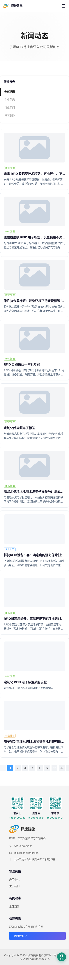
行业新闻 (9, 107)
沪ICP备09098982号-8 (36, 959)
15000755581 (36, 817)
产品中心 (14, 879)
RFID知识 (9, 115)
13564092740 (17, 817)
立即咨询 (19, 935)
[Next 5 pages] (54, 768)
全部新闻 (9, 91)
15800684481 (55, 817)
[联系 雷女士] (17, 803)
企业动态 (9, 99)
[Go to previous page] (3, 768)
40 (61, 767)
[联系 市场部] (55, 803)
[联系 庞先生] (36, 803)
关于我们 (14, 886)
